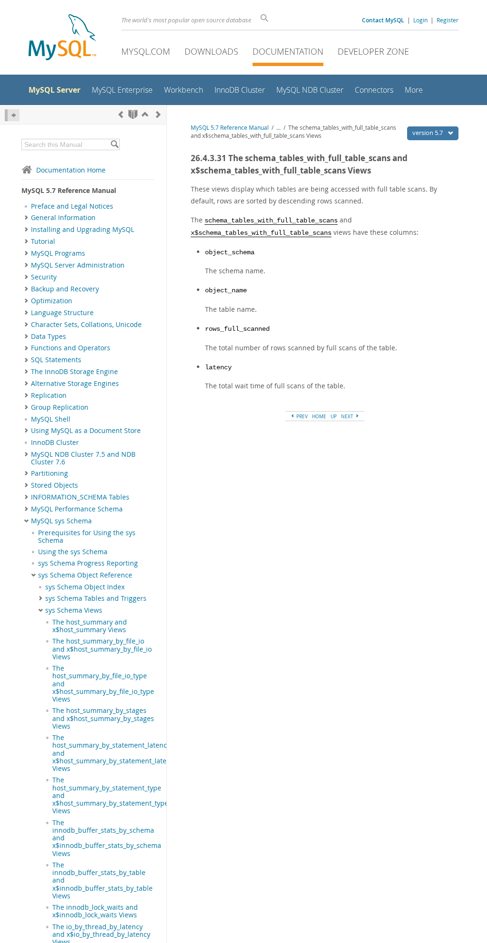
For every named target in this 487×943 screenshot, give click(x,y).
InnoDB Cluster (55, 442)
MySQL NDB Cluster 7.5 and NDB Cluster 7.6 (83, 458)
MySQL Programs (58, 253)
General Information (63, 217)
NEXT (348, 416)
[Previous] (121, 114)
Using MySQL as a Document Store (86, 430)
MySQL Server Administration (78, 265)
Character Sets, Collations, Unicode (86, 324)
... (278, 127)
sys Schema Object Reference (85, 575)
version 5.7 (428, 132)
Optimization (51, 301)
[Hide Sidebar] (12, 115)
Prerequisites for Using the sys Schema (87, 537)
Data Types (48, 336)
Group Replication (59, 407)
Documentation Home (71, 169)
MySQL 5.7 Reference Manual (230, 127)
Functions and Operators (70, 348)
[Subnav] (26, 217)
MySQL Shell (50, 419)
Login (420, 20)
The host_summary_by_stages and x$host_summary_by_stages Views (103, 718)
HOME (319, 416)
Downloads (211, 51)
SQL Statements (56, 360)
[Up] (145, 114)
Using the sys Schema (72, 552)
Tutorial (43, 241)
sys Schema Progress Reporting (88, 563)
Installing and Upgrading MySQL (82, 229)
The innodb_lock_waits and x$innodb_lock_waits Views (95, 911)
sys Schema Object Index (85, 587)
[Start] (132, 114)
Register (447, 20)
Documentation (288, 51)
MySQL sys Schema (61, 521)
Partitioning (49, 473)
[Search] (114, 144)
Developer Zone (373, 51)
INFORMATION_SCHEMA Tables (80, 497)
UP (334, 416)
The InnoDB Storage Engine (74, 371)
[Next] (158, 114)
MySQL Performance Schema (77, 509)
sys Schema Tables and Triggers (95, 598)
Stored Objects (54, 485)
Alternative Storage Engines (75, 383)
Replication (49, 395)
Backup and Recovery (65, 289)
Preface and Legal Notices (72, 206)
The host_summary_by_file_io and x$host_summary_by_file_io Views (102, 649)
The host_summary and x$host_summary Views (89, 626)
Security (44, 277)
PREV (301, 416)
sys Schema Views (73, 610)
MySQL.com (145, 51)
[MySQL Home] (62, 38)
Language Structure (62, 312)
